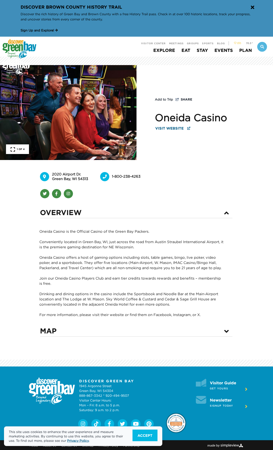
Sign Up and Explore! (38, 30)
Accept (144, 435)
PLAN (245, 50)
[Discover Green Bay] (72, 56)
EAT (185, 50)
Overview (61, 212)
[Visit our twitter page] (122, 424)
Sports (208, 43)
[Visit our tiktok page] (96, 424)
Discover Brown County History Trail (71, 6)
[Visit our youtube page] (136, 424)
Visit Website (170, 128)
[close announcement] (252, 8)
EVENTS (223, 50)
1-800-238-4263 (126, 176)
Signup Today (221, 405)
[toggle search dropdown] (262, 47)
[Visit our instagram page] (83, 424)
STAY (202, 50)
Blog (221, 43)
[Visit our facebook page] (109, 424)
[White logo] (52, 391)
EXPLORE (164, 50)
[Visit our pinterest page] (148, 424)
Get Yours (219, 388)
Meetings (176, 43)
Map (48, 331)
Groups (193, 43)
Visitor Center (153, 43)
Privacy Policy (78, 440)
